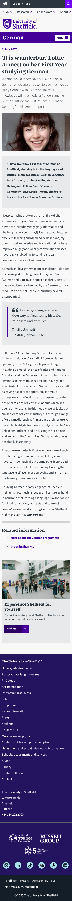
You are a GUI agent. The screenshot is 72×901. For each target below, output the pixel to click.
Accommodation (12, 687)
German (13, 37)
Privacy (24, 881)
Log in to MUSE (22, 4)
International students (16, 693)
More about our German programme (35, 538)
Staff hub (8, 724)
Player (6, 717)
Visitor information (14, 711)
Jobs (5, 699)
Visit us (11, 628)
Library (6, 767)
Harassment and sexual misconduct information (33, 748)
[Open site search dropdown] (68, 4)
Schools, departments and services (24, 755)
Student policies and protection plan (25, 742)
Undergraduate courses (17, 668)
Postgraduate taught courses (20, 674)
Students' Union (12, 773)
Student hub (10, 730)
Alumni (6, 761)
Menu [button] (60, 38)
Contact (7, 779)
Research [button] (23, 12)
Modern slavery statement (21, 887)
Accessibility (40, 881)
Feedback (11, 881)
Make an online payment (17, 736)
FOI (53, 881)
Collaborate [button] (44, 12)
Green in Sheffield (22, 546)
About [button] (64, 12)
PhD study (8, 680)
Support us (9, 705)
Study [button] (5, 12)
